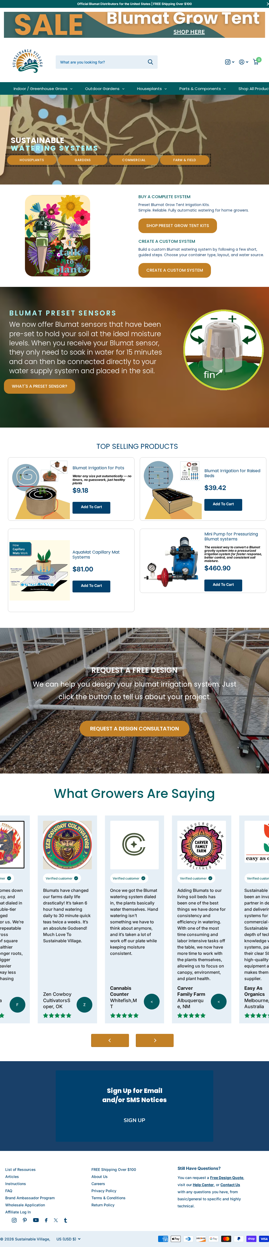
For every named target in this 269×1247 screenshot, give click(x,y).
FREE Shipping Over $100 (113, 1169)
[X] (56, 1220)
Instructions (15, 1183)
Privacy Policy (103, 1190)
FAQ (8, 1190)
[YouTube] (36, 1220)
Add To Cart (91, 506)
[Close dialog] (260, 1115)
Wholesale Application (25, 1205)
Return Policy (103, 1205)
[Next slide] (155, 1040)
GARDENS (83, 160)
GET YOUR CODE (207, 1211)
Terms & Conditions (108, 1198)
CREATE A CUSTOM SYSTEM (174, 270)
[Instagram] (14, 1220)
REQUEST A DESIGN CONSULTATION (134, 728)
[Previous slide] (110, 1040)
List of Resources (20, 1169)
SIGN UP (134, 1120)
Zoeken (150, 62)
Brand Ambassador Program (30, 1198)
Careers (98, 1183)
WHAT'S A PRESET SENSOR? (39, 386)
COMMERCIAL (134, 160)
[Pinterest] (25, 1220)
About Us (99, 1176)
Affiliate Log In (18, 1212)
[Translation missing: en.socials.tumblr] (65, 1220)
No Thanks (208, 1229)
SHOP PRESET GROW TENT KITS (177, 226)
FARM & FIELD (184, 160)
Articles (12, 1176)
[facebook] (46, 1220)
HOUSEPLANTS (32, 160)
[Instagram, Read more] (230, 62)
